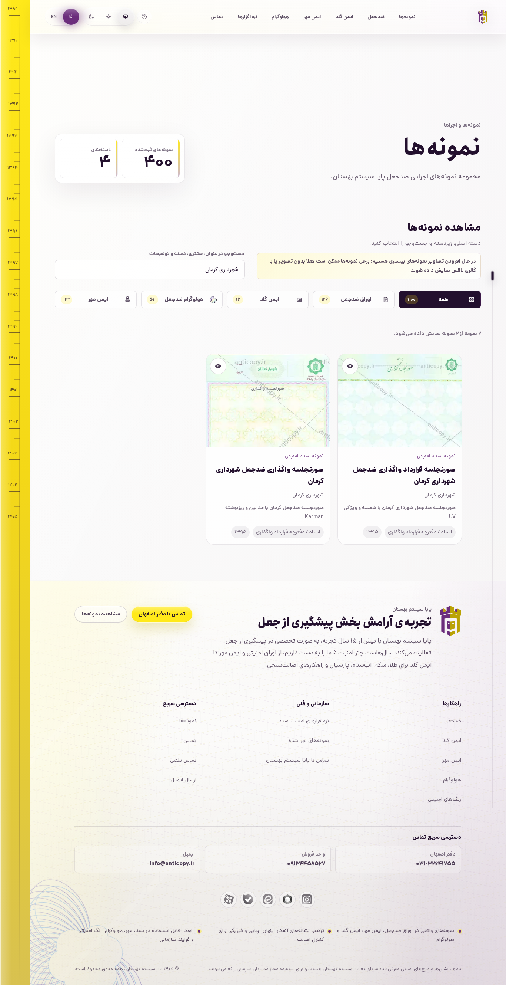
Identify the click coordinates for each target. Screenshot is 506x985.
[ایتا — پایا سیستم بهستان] (268, 900)
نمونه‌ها (407, 16)
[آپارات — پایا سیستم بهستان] (228, 900)
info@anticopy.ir (172, 863)
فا (71, 17)
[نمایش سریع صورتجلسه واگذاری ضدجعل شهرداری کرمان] (218, 366)
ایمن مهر (312, 16)
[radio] (125, 17)
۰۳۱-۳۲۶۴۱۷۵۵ (435, 863)
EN (54, 17)
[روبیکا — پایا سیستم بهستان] (287, 900)
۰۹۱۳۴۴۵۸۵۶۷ (306, 863)
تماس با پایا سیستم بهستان (297, 760)
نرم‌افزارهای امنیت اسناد (304, 721)
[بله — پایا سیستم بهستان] (248, 900)
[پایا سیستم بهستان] (483, 16)
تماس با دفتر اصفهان (162, 614)
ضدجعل (376, 16)
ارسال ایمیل (183, 780)
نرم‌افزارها (247, 16)
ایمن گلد (344, 16)
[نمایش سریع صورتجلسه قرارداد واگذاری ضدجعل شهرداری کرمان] (350, 366)
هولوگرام (280, 16)
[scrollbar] (493, 542)
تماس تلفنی (183, 760)
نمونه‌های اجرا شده (309, 740)
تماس (216, 16)
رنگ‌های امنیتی (444, 799)
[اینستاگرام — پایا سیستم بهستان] (307, 900)
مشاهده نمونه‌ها (101, 614)
